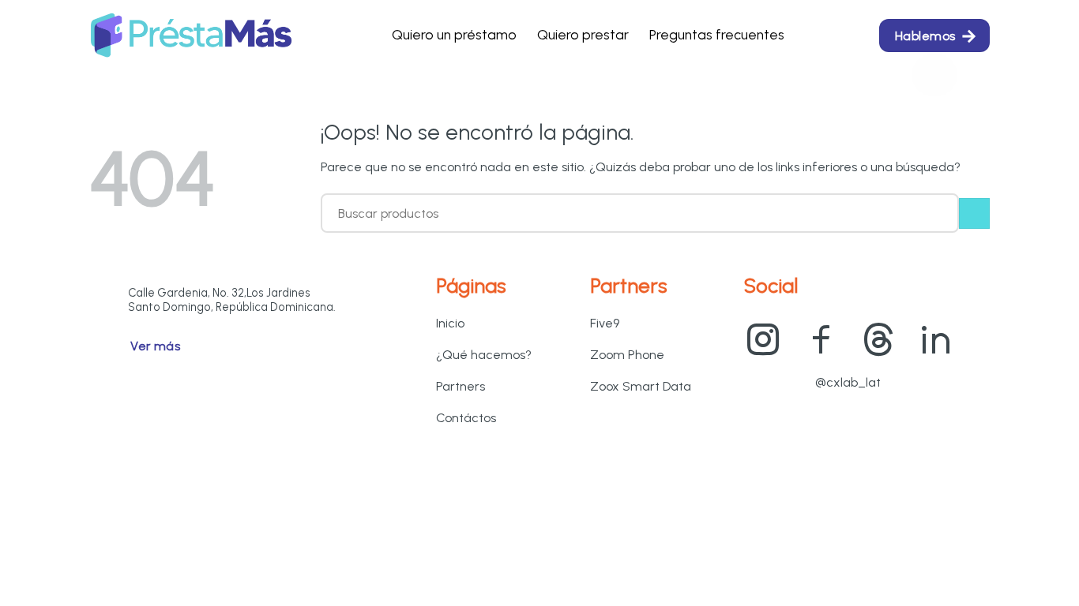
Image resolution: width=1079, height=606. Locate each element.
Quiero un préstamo (454, 34)
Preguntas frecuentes (716, 34)
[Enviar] (974, 213)
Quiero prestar (583, 34)
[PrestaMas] (191, 35)
